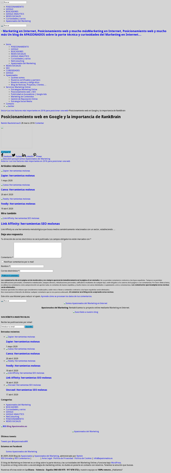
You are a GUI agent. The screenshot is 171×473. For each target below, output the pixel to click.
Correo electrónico (10, 271)
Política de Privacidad (63, 458)
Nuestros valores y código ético (25, 82)
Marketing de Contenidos (22, 96)
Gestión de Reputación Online (24, 99)
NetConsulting (17, 61)
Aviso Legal (47, 458)
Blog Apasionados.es (17, 426)
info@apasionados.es (103, 458)
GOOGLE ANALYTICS (15, 14)
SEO (8, 68)
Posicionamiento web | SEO (23, 92)
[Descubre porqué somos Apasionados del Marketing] (25, 159)
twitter (11, 106)
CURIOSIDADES (13, 70)
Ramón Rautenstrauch (11, 123)
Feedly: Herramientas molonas (18, 203)
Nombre (5, 266)
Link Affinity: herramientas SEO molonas (30, 223)
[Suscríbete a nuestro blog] (85, 312)
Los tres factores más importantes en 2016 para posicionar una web (37, 110)
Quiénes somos (18, 77)
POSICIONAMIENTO (15, 7)
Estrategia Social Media (21, 101)
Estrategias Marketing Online (24, 89)
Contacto (10, 104)
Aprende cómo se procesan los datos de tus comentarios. (66, 296)
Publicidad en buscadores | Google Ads (29, 94)
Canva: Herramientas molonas (18, 189)
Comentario (7, 257)
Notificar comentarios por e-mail (19, 262)
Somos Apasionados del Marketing (21, 451)
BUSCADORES (12, 11)
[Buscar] (2, 2)
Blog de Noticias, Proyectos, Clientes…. (28, 85)
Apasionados (12, 75)
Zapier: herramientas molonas (18, 175)
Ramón (80, 456)
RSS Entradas (7, 458)
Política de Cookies (83, 458)
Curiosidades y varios (16, 18)
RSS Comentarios (22, 458)
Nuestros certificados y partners (25, 80)
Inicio (8, 44)
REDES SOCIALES (13, 16)
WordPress (116, 463)
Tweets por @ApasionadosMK (14, 441)
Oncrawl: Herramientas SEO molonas (26, 390)
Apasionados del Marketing (18, 21)
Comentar (39, 123)
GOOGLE (9, 9)
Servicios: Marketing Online (18, 87)
